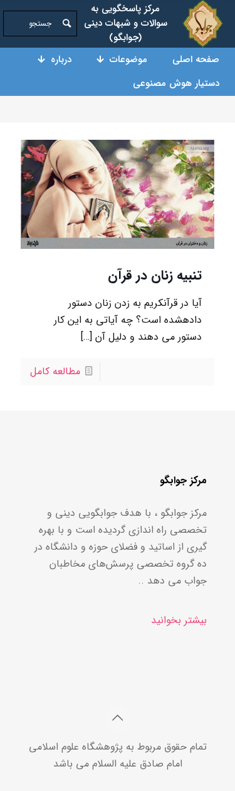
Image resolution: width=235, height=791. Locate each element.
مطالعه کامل (55, 371)
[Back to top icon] (118, 719)
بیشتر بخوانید (179, 620)
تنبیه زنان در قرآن (155, 275)
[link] (202, 24)
